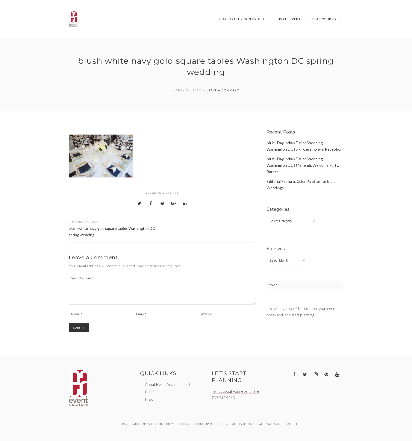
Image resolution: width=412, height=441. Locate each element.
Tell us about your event (317, 308)
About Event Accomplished (167, 384)
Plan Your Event (327, 19)
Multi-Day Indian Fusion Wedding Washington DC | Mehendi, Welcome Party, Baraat (303, 165)
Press (149, 399)
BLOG (150, 391)
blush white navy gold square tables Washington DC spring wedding (112, 228)
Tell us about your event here (235, 391)
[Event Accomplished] (73, 19)
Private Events (289, 19)
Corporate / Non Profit (242, 19)
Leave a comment (223, 90)
